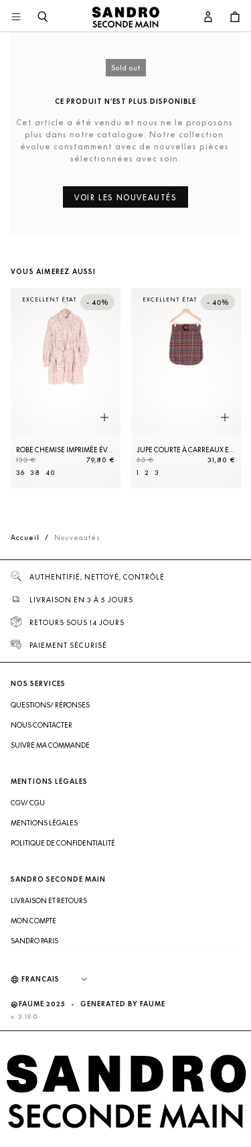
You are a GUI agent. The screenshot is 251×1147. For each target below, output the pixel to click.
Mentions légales (44, 823)
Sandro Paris (34, 941)
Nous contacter (41, 725)
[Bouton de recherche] (42, 17)
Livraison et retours (49, 900)
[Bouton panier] (235, 17)
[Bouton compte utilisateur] (208, 17)
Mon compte (33, 921)
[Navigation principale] (16, 17)
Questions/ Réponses (50, 705)
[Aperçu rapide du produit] (104, 418)
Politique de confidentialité (63, 843)
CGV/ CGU (28, 803)
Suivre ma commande (50, 745)
